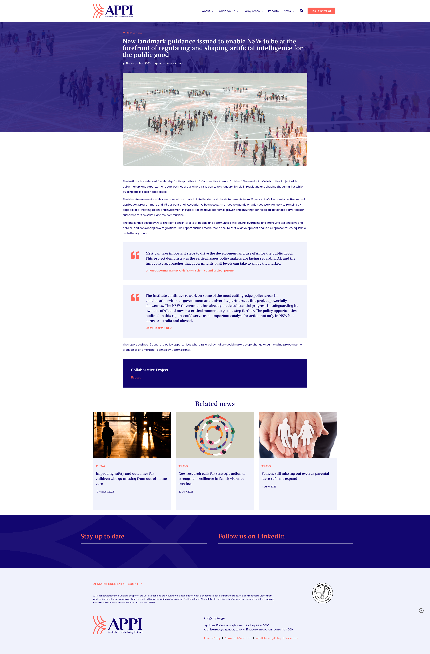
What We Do (227, 11)
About (206, 11)
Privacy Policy (212, 638)
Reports (273, 11)
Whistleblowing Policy (268, 638)
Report (136, 377)
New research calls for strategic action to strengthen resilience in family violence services (212, 478)
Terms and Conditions (238, 638)
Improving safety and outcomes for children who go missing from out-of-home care (131, 478)
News (287, 11)
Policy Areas (252, 11)
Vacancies (292, 638)
